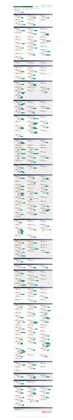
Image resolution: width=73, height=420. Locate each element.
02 (35, 124)
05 (24, 30)
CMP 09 (21, 127)
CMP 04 (23, 30)
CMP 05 (35, 34)
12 (24, 78)
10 (48, 34)
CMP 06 (23, 93)
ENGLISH (47, 5)
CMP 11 (35, 17)
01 (35, 127)
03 (35, 84)
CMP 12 (34, 24)
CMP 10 (22, 17)
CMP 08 (23, 195)
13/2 (22, 12)
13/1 (22, 189)
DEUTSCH (43, 5)
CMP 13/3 (23, 43)
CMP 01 (34, 162)
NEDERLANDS (50, 5)
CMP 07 (35, 30)
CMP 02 (49, 310)
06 (23, 71)
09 (36, 123)
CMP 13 (21, 12)
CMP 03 (36, 149)
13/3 (24, 24)
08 (37, 123)
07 (49, 108)
